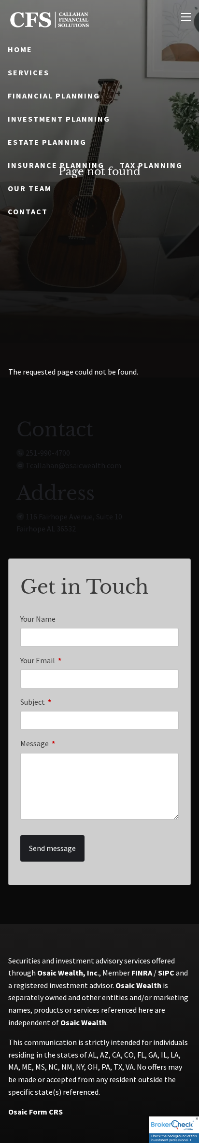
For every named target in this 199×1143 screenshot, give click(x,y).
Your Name (38, 619)
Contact (28, 211)
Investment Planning (59, 119)
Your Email (72, 660)
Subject (67, 702)
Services (28, 72)
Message (69, 743)
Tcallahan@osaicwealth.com (73, 465)
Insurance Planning (56, 165)
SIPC (166, 972)
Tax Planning (151, 165)
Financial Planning (54, 95)
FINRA (141, 972)
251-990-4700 (48, 453)
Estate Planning (47, 142)
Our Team (30, 188)
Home (20, 49)
